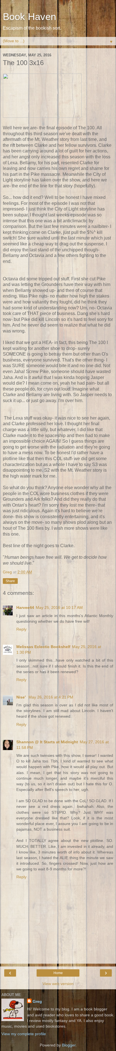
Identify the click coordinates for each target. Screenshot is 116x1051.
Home (58, 973)
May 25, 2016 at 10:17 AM (59, 607)
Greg (37, 1001)
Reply (21, 629)
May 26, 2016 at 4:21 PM (50, 697)
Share (10, 581)
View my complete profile (23, 1034)
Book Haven (29, 16)
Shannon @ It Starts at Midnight (47, 742)
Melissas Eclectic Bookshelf (43, 646)
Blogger (68, 1045)
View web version (58, 983)
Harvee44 (25, 607)
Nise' (21, 697)
